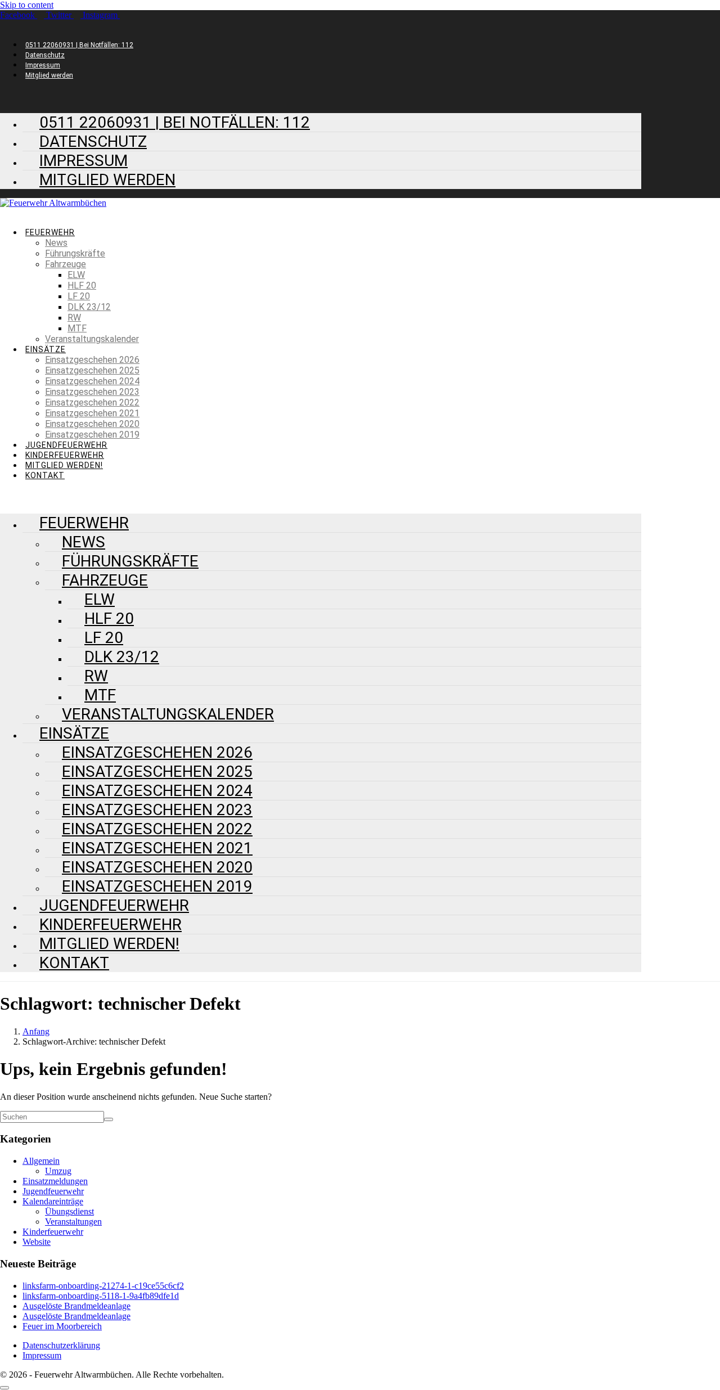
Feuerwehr (50, 232)
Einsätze (45, 349)
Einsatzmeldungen (55, 1181)
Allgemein (41, 1161)
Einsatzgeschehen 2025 (92, 370)
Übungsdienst (69, 1211)
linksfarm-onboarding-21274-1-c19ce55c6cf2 (103, 1285)
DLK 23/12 (89, 307)
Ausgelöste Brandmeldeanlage (76, 1306)
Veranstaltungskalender (92, 339)
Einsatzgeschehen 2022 (92, 402)
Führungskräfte (75, 253)
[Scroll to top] (4, 1387)
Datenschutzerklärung (61, 1345)
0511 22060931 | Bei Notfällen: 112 (79, 45)
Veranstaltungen (73, 1221)
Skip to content (26, 5)
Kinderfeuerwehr (64, 455)
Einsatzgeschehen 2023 (92, 391)
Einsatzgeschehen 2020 (92, 424)
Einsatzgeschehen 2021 (92, 413)
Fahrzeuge (65, 264)
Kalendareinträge (52, 1201)
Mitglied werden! (64, 465)
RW (74, 317)
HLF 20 (82, 285)
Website (36, 1242)
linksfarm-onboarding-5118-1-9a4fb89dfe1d (100, 1296)
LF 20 (79, 296)
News (56, 242)
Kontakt (45, 475)
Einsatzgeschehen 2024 (92, 381)
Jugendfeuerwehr (66, 444)
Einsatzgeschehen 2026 (92, 359)
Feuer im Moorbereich (62, 1326)
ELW (76, 274)
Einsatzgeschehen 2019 (92, 434)
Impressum (42, 65)
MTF (77, 328)
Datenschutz (45, 55)
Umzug (58, 1171)
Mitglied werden (49, 75)
